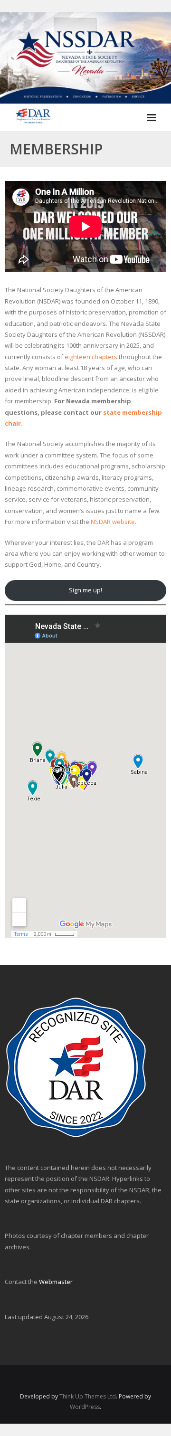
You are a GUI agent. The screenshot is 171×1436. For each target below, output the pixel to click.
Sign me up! (85, 590)
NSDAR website (113, 521)
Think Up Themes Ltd (87, 1396)
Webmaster (56, 1281)
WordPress (85, 1407)
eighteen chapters (91, 356)
